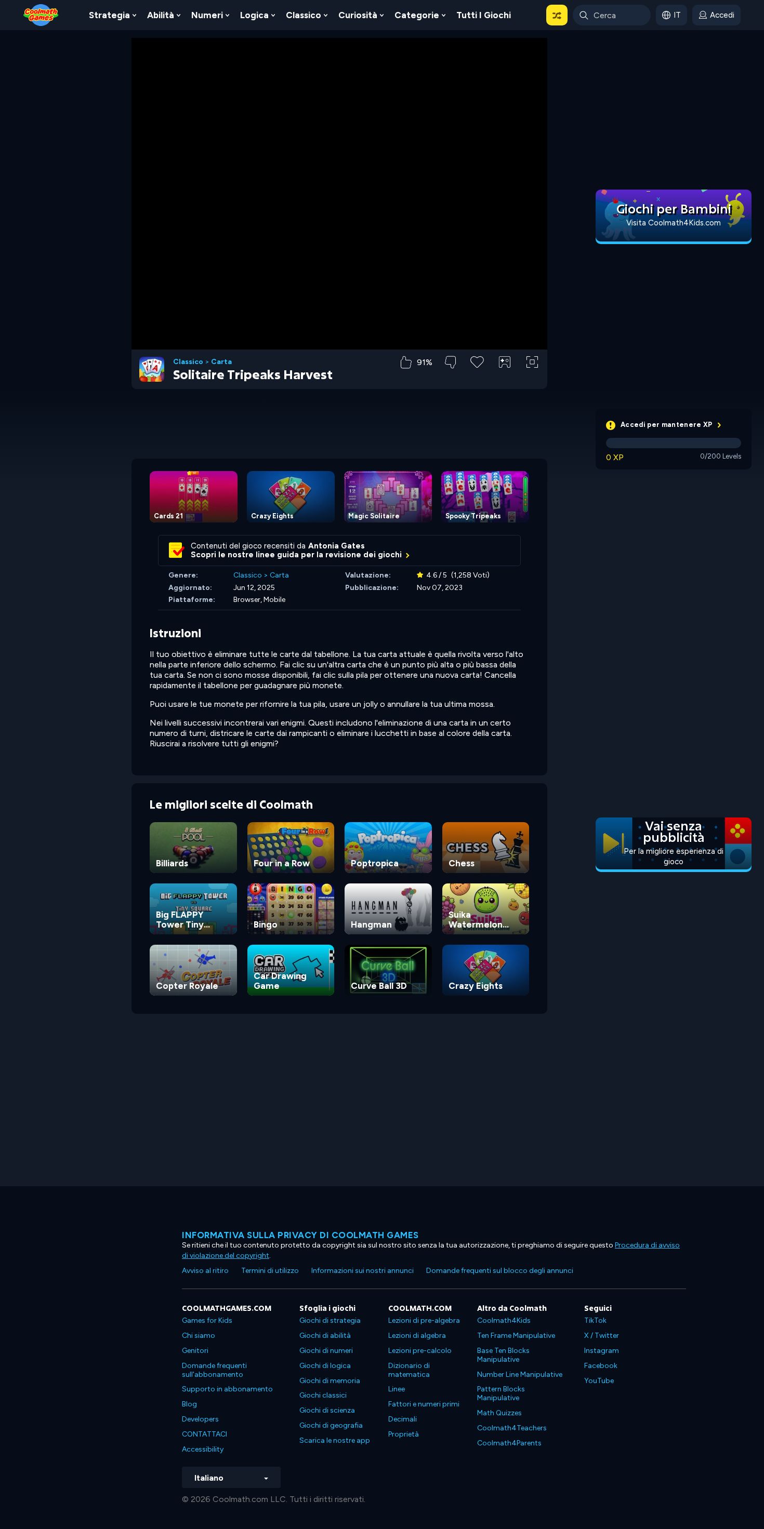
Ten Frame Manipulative (516, 1335)
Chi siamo (198, 1335)
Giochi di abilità (325, 1335)
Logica (254, 15)
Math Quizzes (499, 1413)
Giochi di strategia (330, 1320)
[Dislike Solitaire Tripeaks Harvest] (450, 362)
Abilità (160, 15)
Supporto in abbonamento (227, 1389)
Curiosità (357, 15)
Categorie (416, 15)
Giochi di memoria (329, 1380)
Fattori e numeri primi (423, 1404)
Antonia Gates (336, 546)
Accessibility (202, 1449)
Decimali (402, 1419)
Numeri (207, 15)
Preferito (477, 378)
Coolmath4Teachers (512, 1428)
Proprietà (403, 1434)
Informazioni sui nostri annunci (362, 1270)
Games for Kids (207, 1320)
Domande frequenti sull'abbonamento (214, 1370)
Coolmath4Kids (504, 1320)
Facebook (600, 1365)
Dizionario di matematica (409, 1370)
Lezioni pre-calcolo (420, 1350)
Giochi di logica (325, 1365)
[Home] (41, 14)
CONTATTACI (204, 1434)
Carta (221, 362)
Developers (200, 1419)
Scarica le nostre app (334, 1440)
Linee (396, 1389)
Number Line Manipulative (519, 1374)
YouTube (599, 1380)
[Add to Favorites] (477, 361)
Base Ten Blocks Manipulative (503, 1355)
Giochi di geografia (331, 1425)
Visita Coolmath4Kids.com (673, 222)
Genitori (195, 1350)
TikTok (595, 1320)
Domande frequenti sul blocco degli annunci (499, 1270)
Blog (189, 1404)
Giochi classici (323, 1395)
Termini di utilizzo (270, 1270)
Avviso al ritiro (205, 1270)
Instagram (601, 1350)
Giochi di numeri (326, 1350)
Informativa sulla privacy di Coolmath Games (300, 1235)
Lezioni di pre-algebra (424, 1320)
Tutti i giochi (483, 15)
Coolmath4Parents (509, 1443)
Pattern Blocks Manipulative (501, 1393)
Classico (303, 15)
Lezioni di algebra (417, 1335)
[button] (557, 15)
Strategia (109, 15)
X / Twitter (601, 1335)
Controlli (505, 379)
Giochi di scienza (327, 1410)
